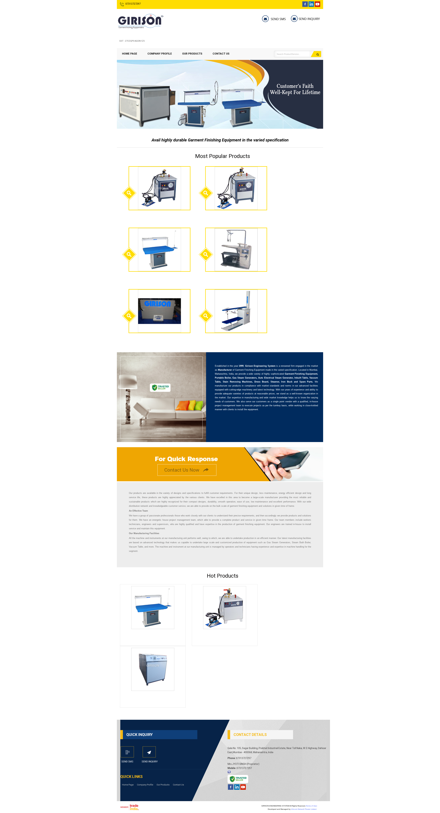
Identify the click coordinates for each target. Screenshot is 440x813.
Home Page (129, 53)
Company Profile (159, 53)
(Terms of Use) (311, 806)
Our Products (192, 53)
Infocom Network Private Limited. (304, 809)
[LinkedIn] (311, 6)
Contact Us (221, 53)
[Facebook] (305, 6)
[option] (220, 127)
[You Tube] (317, 6)
